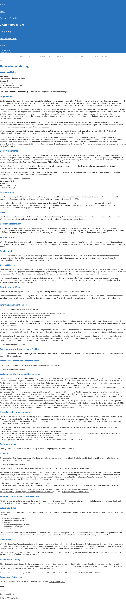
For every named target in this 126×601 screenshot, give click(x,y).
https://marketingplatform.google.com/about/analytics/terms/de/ (26, 492)
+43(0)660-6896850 (5, 50)
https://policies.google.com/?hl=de (75, 492)
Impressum (3, 590)
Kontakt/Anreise (8, 38)
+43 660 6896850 (13, 87)
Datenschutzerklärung (7, 594)
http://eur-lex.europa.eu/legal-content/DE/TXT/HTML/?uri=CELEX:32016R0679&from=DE (85, 105)
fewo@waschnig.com (6, 52)
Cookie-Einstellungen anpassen (12, 344)
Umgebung (5, 31)
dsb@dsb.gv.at (11, 187)
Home (3, 4)
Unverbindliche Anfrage (12, 24)
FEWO (2, 11)
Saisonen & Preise (9, 18)
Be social (2, 45)
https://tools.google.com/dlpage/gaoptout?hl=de (98, 485)
